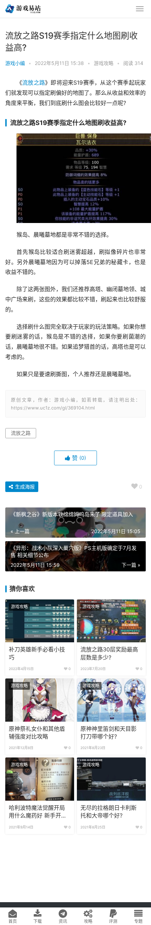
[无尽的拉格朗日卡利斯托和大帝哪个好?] (111, 778)
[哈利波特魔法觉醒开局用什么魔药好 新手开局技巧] (39, 778)
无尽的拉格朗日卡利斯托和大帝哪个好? (108, 812)
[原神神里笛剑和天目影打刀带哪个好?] (111, 699)
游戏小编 (15, 63)
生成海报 (24, 487)
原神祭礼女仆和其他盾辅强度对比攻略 (37, 733)
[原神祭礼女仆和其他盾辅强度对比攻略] (39, 699)
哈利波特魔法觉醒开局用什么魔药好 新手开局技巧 (38, 812)
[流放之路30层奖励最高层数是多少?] (111, 620)
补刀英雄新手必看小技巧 (37, 653)
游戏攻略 (103, 63)
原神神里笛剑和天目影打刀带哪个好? (108, 733)
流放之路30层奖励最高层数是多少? (109, 653)
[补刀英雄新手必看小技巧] (39, 620)
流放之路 (33, 82)
